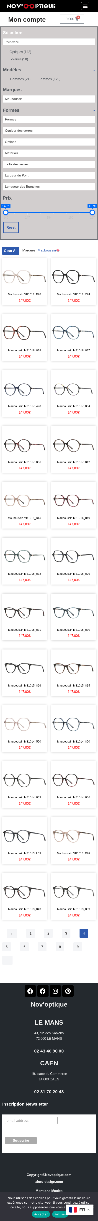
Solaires (19, 59)
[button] (85, 6)
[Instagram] (55, 991)
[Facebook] (30, 991)
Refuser (60, 1214)
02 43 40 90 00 (49, 1051)
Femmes (49, 79)
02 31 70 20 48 (49, 1091)
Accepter (41, 1214)
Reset (10, 227)
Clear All (10, 251)
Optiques (20, 52)
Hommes (20, 79)
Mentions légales (49, 1191)
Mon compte (27, 19)
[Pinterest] (68, 991)
